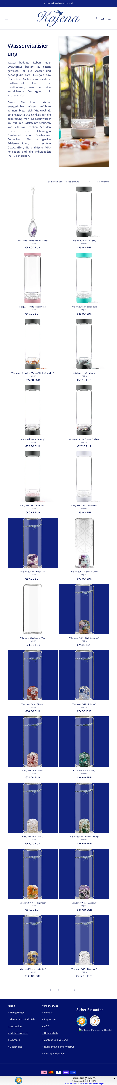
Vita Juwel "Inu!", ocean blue (84, 306)
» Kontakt (47, 1012)
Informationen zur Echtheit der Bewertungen (84, 1083)
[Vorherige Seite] (33, 990)
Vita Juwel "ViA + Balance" (84, 704)
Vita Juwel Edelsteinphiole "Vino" (33, 240)
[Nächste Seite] (83, 990)
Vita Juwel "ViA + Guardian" (84, 903)
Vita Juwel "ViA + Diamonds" (84, 969)
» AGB (45, 1026)
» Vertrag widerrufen (53, 1053)
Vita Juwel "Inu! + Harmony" (32, 505)
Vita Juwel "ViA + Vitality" (84, 770)
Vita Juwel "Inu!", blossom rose (32, 306)
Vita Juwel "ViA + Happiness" (33, 903)
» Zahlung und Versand (55, 1039)
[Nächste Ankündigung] (111, 3)
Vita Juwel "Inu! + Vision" (84, 373)
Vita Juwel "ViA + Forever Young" (84, 836)
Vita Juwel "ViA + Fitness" (32, 704)
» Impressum (49, 1019)
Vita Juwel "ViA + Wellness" (32, 571)
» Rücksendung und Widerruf (58, 1046)
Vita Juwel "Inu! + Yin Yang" (33, 439)
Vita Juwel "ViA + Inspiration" (33, 969)
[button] (6, 18)
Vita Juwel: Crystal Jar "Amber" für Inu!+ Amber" (32, 373)
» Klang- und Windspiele (21, 1019)
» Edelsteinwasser (18, 1033)
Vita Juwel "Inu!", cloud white (84, 505)
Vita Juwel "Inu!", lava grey (84, 240)
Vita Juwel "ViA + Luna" (32, 836)
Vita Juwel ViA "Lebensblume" (84, 571)
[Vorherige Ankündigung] (6, 3)
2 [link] (50, 989)
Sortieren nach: (55, 181)
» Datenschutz (50, 1033)
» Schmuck (14, 1039)
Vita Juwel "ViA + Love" (32, 770)
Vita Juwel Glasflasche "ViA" (32, 638)
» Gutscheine (15, 1046)
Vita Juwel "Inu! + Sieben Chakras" (84, 439)
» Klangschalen (16, 1012)
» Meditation (15, 1026)
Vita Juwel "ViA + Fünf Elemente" (84, 638)
